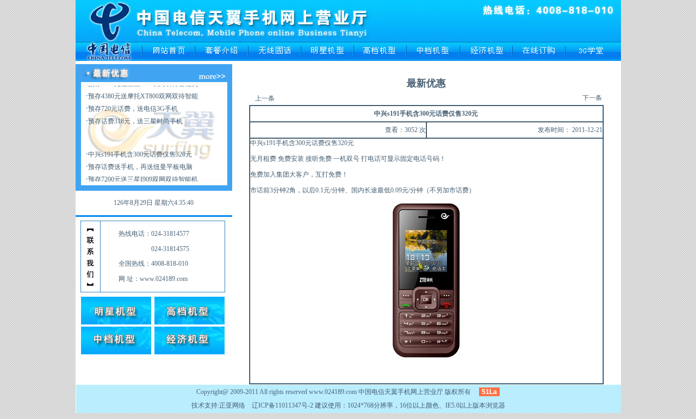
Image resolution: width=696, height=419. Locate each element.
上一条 (265, 98)
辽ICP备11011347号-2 (282, 405)
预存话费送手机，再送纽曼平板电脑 (140, 160)
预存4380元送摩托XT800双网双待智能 (143, 89)
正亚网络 (232, 405)
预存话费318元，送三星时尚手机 (135, 114)
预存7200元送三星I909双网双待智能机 (143, 173)
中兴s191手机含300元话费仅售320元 (140, 148)
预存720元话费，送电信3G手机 (133, 102)
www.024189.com (333, 392)
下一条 (592, 98)
